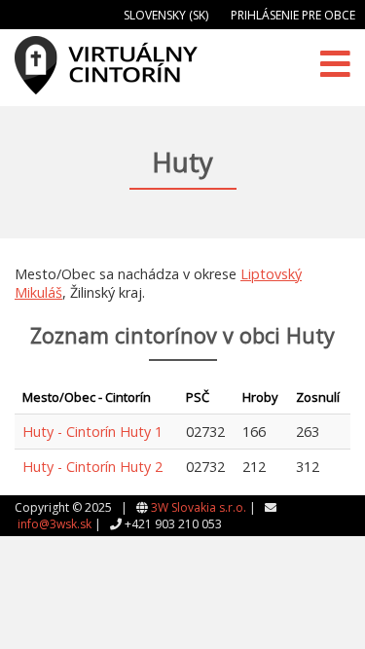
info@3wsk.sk (54, 524)
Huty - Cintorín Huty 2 (92, 466)
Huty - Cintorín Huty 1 (92, 431)
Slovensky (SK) (166, 15)
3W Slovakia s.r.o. (198, 507)
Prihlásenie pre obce (293, 15)
